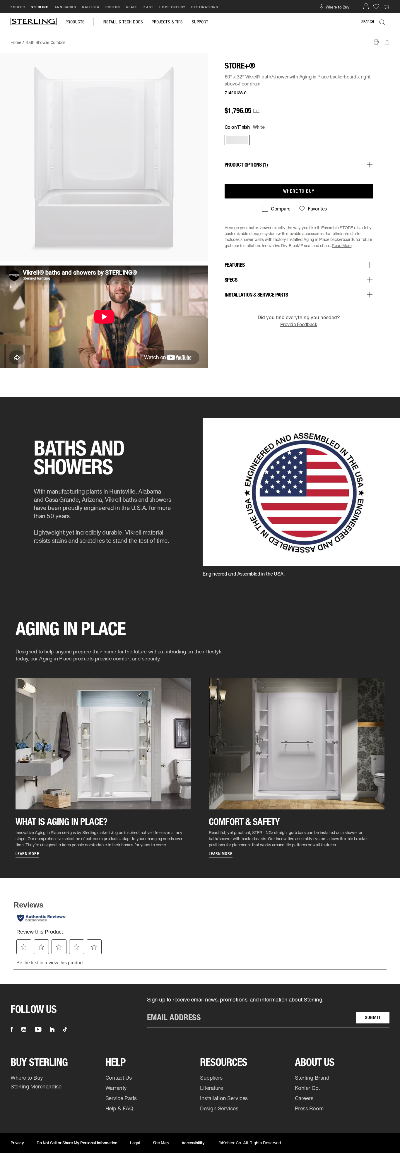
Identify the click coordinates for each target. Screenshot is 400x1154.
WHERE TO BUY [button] (298, 191)
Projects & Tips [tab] (167, 22)
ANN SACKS (65, 7)
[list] (268, 1012)
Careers (304, 1098)
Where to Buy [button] (337, 6)
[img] (34, 22)
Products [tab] (75, 22)
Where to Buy (27, 1077)
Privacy (17, 1143)
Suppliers (211, 1077)
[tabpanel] (200, 39)
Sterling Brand (312, 1077)
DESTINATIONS (204, 7)
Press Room (309, 1108)
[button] (366, 6)
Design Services (219, 1108)
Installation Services (224, 1098)
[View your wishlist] (376, 6)
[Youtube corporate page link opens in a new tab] (38, 1029)
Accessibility (193, 1143)
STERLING (40, 7)
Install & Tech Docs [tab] (123, 22)
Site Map (161, 1143)
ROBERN (112, 7)
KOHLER (18, 7)
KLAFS (132, 7)
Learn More (27, 854)
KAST (148, 7)
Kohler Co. (307, 1088)
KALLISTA (91, 7)
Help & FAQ (119, 1108)
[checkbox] (276, 208)
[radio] (237, 140)
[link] (386, 6)
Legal (135, 1143)
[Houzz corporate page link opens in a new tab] (52, 1029)
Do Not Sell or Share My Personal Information (77, 1143)
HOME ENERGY (172, 7)
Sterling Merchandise (36, 1086)
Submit (373, 1017)
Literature (211, 1088)
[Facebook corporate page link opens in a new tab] (12, 1029)
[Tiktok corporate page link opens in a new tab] (65, 1029)
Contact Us (118, 1077)
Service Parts (121, 1098)
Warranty (116, 1088)
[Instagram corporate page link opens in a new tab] (23, 1029)
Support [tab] (200, 22)
